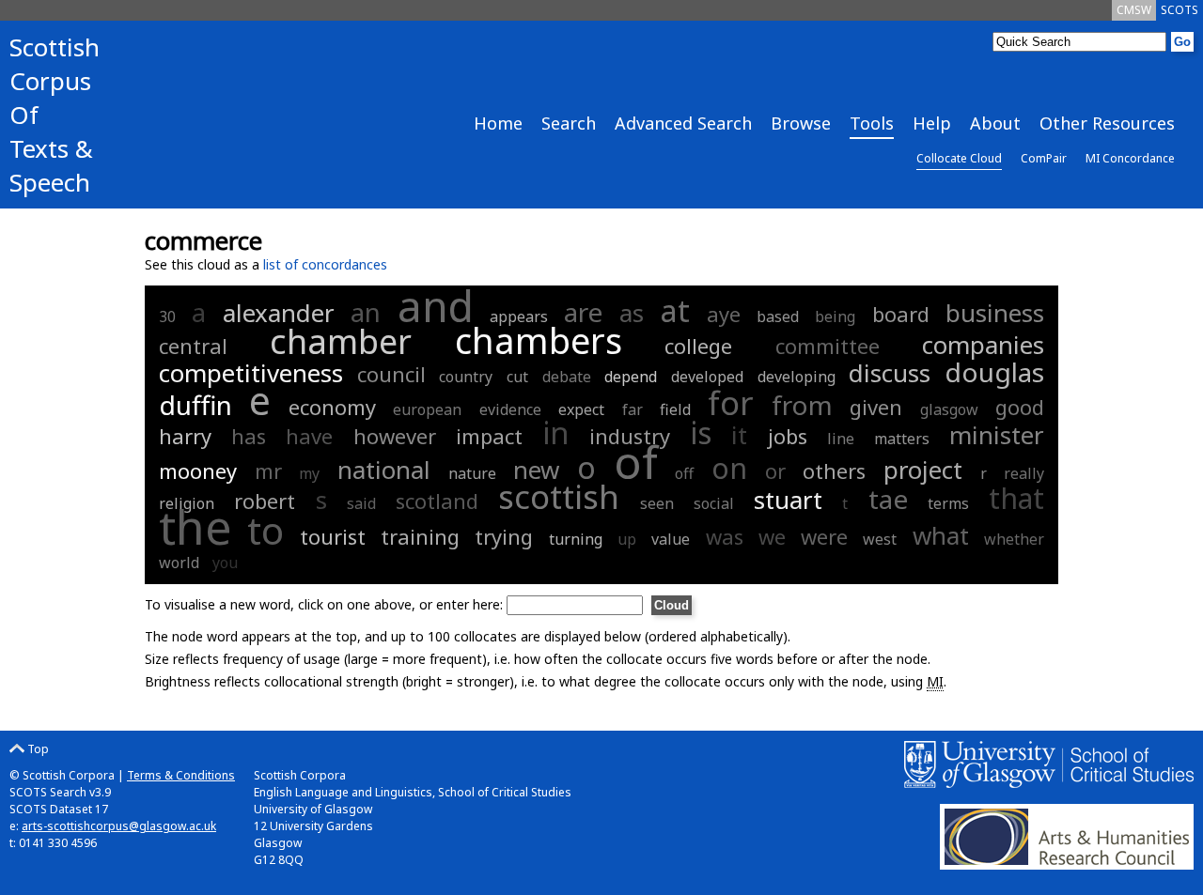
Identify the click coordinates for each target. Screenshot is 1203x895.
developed (707, 376)
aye (724, 314)
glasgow (949, 409)
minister (996, 435)
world (179, 562)
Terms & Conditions (181, 775)
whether (1014, 539)
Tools (872, 123)
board (901, 314)
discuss (889, 373)
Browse (801, 123)
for (731, 402)
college (698, 346)
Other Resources (1107, 123)
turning (575, 539)
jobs (787, 436)
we (772, 536)
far (632, 409)
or (775, 470)
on (729, 468)
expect (581, 409)
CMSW (1134, 10)
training (420, 536)
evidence (510, 409)
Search (568, 123)
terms (948, 503)
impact (489, 436)
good (1019, 407)
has (248, 436)
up (626, 539)
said (361, 503)
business (994, 313)
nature (472, 473)
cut (517, 376)
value (670, 539)
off (684, 473)
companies (983, 345)
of (636, 461)
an (366, 312)
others (834, 470)
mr (268, 470)
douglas (994, 372)
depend (630, 376)
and (436, 305)
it (739, 435)
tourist (333, 536)
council (391, 374)
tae (888, 499)
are (583, 312)
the (195, 527)
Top (36, 749)
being (835, 316)
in (556, 432)
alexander (279, 313)
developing (797, 376)
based (778, 316)
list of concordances (325, 264)
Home (498, 123)
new (536, 469)
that (1016, 498)
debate (566, 376)
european (427, 409)
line (840, 438)
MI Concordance (1130, 158)
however (394, 436)
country (465, 376)
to (265, 530)
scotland (437, 500)
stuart (788, 500)
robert (264, 500)
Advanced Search (683, 123)
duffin (195, 405)
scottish (558, 496)
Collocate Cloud (959, 158)
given (876, 407)
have (309, 436)
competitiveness (251, 373)
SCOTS (1179, 10)
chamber (341, 341)
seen (657, 503)
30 (167, 316)
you (225, 562)
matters (902, 438)
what (941, 535)
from (802, 405)
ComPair (1044, 158)
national (383, 469)
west (880, 539)
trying (504, 536)
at (675, 310)
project (922, 469)
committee (827, 346)
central (193, 346)
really (1024, 473)
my (309, 473)
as (631, 313)
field (675, 409)
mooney (198, 470)
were (824, 536)
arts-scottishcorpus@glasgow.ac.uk (119, 826)
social (714, 503)
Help (932, 123)
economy (332, 407)
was (724, 536)
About (995, 123)
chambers (538, 340)
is (700, 432)
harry (185, 436)
